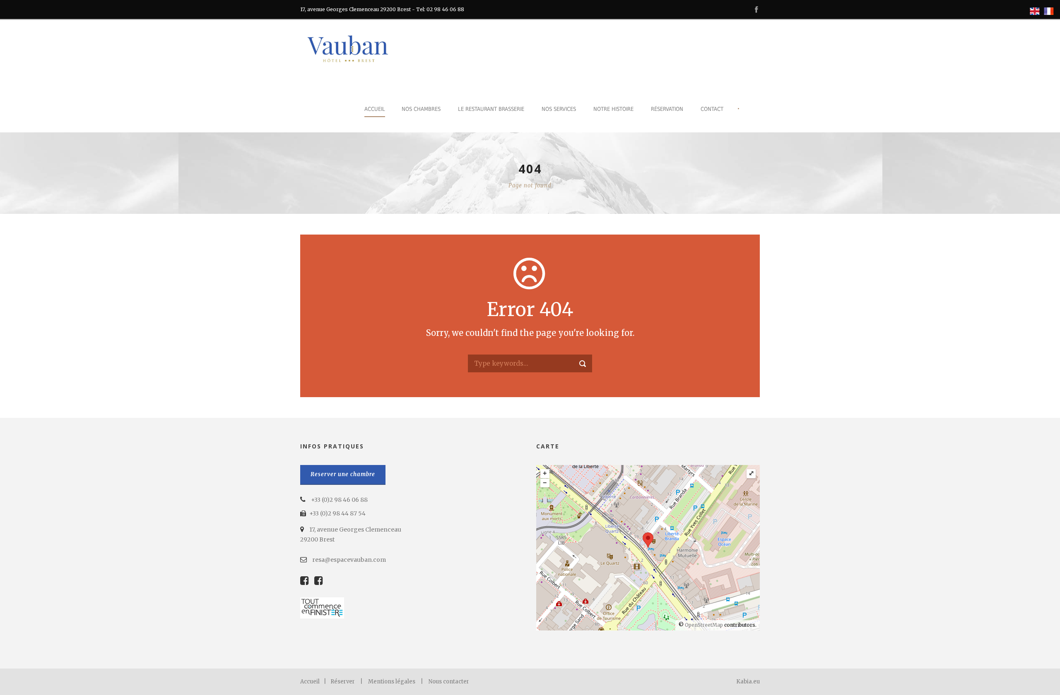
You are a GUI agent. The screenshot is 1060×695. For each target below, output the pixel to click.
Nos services (559, 109)
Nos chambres (421, 109)
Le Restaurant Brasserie (491, 109)
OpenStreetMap (704, 625)
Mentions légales (391, 681)
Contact (712, 109)
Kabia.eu (748, 681)
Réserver (342, 681)
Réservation (667, 109)
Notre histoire (613, 109)
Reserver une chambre (343, 474)
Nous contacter (449, 681)
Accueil (374, 109)
